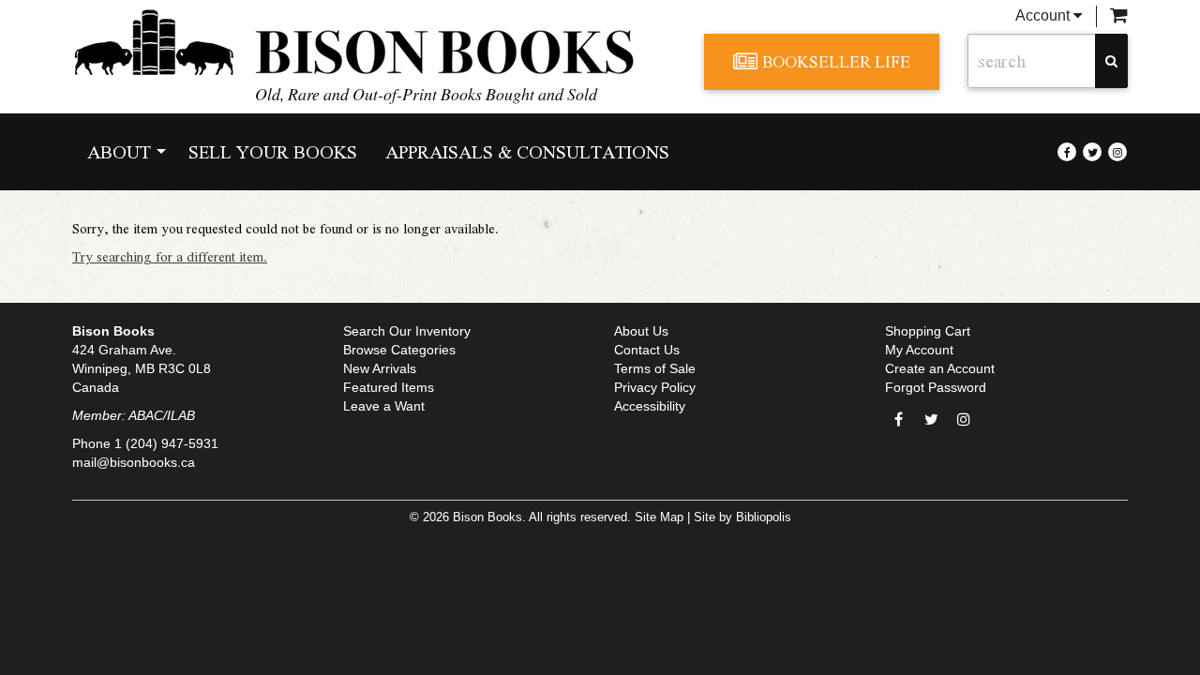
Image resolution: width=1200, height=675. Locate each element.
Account (1044, 15)
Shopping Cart (927, 330)
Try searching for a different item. (169, 256)
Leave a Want (384, 405)
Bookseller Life (836, 61)
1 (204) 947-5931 (166, 443)
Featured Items (388, 387)
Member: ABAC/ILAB (133, 415)
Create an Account (940, 368)
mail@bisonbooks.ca (133, 462)
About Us (641, 330)
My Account (919, 349)
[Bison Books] (374, 42)
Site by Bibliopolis (742, 517)
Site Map (659, 517)
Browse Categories (399, 349)
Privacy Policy (655, 387)
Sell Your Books (272, 151)
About (119, 151)
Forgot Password (935, 387)
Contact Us (647, 349)
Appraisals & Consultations (527, 151)
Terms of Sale (655, 368)
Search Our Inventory (407, 330)
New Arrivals (379, 368)
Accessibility (649, 405)
